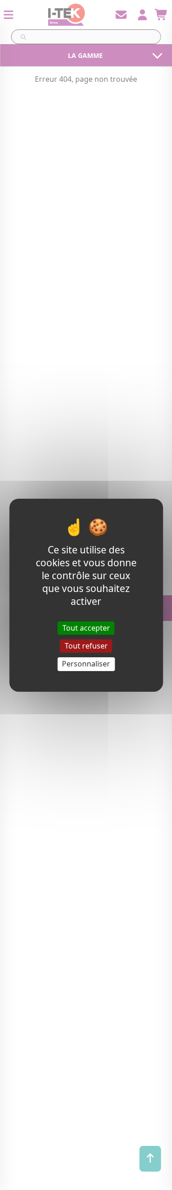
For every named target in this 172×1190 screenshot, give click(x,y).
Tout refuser (86, 646)
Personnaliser (86, 664)
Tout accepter (86, 628)
